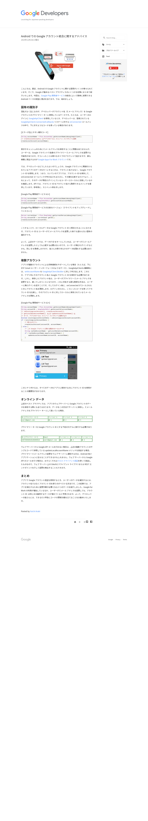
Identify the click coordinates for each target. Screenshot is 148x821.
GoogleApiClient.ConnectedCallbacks (37, 121)
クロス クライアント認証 (67, 460)
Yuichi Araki (35, 511)
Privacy (118, 539)
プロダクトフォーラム (113, 75)
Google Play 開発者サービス (53, 95)
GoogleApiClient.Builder (53, 271)
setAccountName (32, 271)
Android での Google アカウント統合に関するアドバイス (54, 36)
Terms (125, 539)
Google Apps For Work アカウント (52, 159)
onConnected (75, 121)
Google (110, 539)
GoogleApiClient (36, 118)
